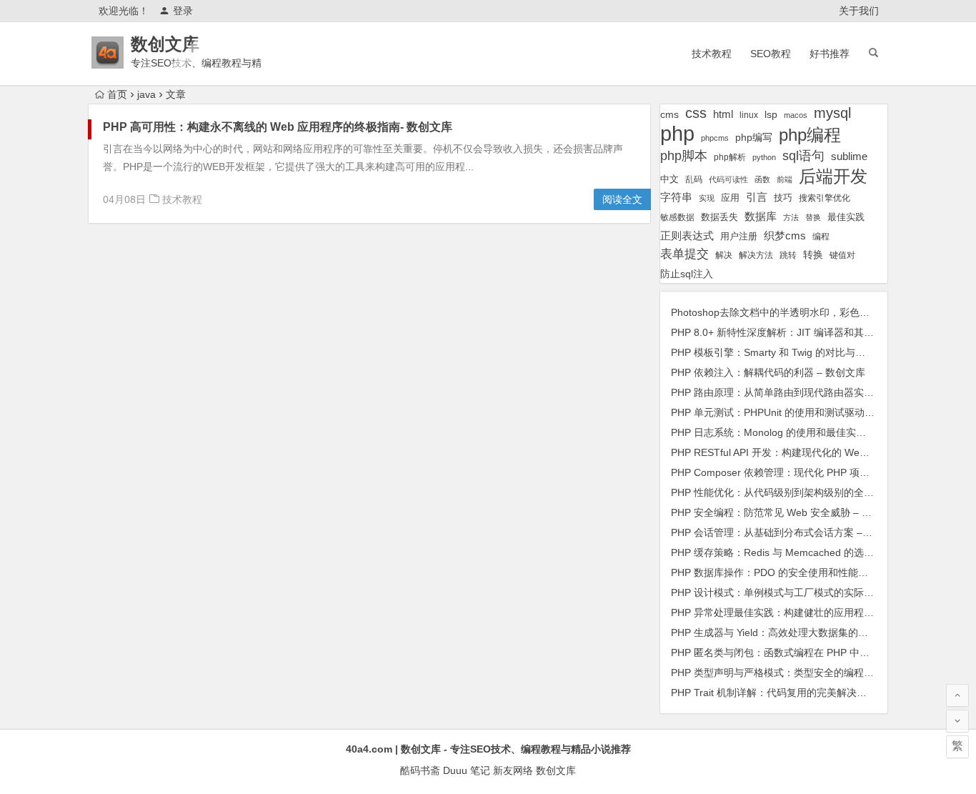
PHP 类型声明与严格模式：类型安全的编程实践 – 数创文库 (803, 672)
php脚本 (683, 156)
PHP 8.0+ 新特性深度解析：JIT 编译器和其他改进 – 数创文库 (808, 332)
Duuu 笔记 (466, 770)
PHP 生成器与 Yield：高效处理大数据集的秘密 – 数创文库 (800, 632)
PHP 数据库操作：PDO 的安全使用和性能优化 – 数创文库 (800, 572)
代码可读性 (728, 179)
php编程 (810, 135)
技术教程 (712, 53)
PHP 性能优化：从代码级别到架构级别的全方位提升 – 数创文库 (813, 492)
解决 (723, 254)
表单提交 (684, 254)
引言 (756, 197)
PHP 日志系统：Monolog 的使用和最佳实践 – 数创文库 (794, 432)
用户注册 (738, 236)
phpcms (715, 138)
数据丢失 (719, 217)
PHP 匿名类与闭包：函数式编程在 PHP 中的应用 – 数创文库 (806, 652)
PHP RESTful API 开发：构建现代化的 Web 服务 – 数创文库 (805, 452)
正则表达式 (687, 236)
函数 (762, 179)
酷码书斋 (420, 770)
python (764, 157)
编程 (821, 236)
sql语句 (803, 156)
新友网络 (513, 770)
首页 (117, 94)
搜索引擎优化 (824, 198)
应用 (730, 197)
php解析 (730, 157)
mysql (832, 113)
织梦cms (785, 235)
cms (669, 114)
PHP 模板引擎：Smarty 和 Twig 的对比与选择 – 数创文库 (799, 352)
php (677, 133)
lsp (771, 114)
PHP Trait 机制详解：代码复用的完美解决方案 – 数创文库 (799, 692)
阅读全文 (622, 199)
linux (749, 115)
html (723, 114)
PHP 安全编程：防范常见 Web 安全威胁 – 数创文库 (786, 512)
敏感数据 (677, 217)
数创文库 (165, 44)
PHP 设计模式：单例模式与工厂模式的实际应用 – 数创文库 (803, 592)
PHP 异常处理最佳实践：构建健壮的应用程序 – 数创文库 (798, 612)
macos (795, 115)
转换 (813, 254)
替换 (813, 217)
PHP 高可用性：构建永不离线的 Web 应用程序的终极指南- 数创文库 (277, 127)
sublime (849, 156)
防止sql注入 (686, 274)
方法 (791, 217)
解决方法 (756, 255)
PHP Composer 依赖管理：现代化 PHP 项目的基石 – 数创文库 (811, 472)
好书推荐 (830, 53)
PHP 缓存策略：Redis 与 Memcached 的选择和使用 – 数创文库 (813, 552)
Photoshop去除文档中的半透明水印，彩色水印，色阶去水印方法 (815, 312)
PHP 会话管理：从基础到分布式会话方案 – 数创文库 (788, 532)
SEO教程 (770, 53)
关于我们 (859, 10)
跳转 (788, 255)
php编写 (753, 137)
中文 (669, 179)
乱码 (693, 179)
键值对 (842, 255)
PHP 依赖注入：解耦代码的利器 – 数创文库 (768, 372)
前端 (784, 179)
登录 (183, 10)
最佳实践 (846, 217)
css (696, 113)
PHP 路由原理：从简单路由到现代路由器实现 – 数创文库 (798, 392)
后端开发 (833, 176)
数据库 (761, 216)
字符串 (676, 197)
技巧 (783, 198)
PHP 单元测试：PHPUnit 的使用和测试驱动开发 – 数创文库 (803, 412)
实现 (706, 198)
